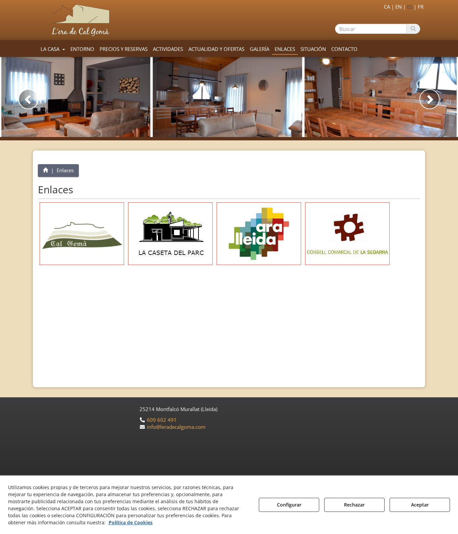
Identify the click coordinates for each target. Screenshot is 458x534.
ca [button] (387, 6)
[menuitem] (396, 6)
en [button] (398, 6)
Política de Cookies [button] (131, 522)
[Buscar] (413, 29)
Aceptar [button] (420, 505)
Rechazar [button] (354, 505)
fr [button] (420, 6)
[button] (82, 20)
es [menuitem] (409, 6)
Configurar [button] (289, 505)
